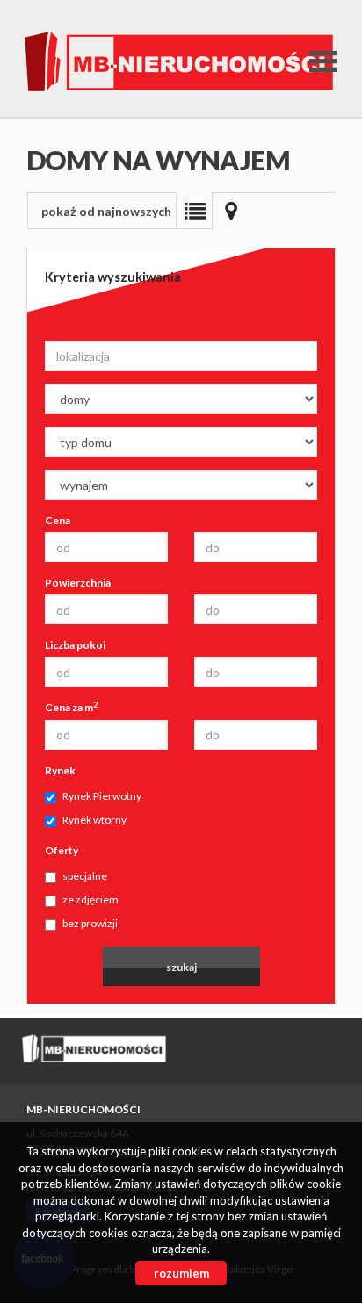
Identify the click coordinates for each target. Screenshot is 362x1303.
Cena (57, 520)
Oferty (61, 850)
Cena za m (71, 707)
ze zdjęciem (90, 899)
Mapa (231, 210)
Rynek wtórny (94, 819)
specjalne (84, 875)
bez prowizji (90, 923)
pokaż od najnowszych (106, 211)
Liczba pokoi (75, 645)
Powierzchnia (78, 582)
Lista (194, 210)
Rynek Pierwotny (101, 796)
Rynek (60, 770)
